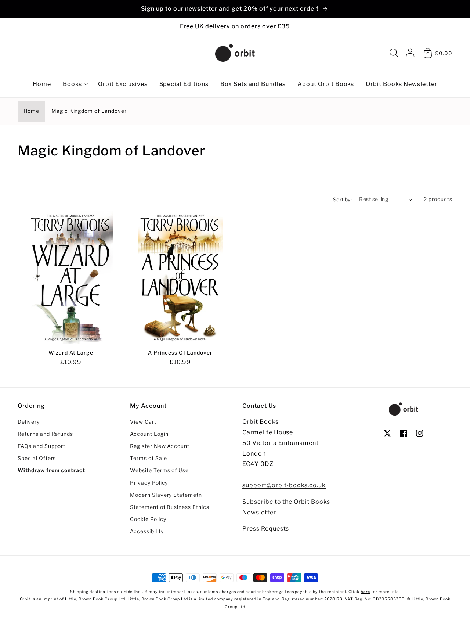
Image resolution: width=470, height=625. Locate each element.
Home (31, 111)
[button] (394, 53)
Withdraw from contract (51, 470)
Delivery (29, 422)
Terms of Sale (148, 458)
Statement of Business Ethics (169, 507)
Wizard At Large (70, 353)
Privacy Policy (149, 483)
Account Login (149, 434)
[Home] (235, 53)
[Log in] (410, 52)
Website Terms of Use (159, 470)
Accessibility (146, 531)
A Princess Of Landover (180, 353)
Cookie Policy (148, 519)
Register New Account (159, 446)
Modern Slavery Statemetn (166, 495)
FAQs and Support (41, 446)
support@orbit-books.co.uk (284, 485)
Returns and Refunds (45, 434)
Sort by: (342, 199)
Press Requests (265, 528)
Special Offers (37, 458)
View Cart (143, 422)
